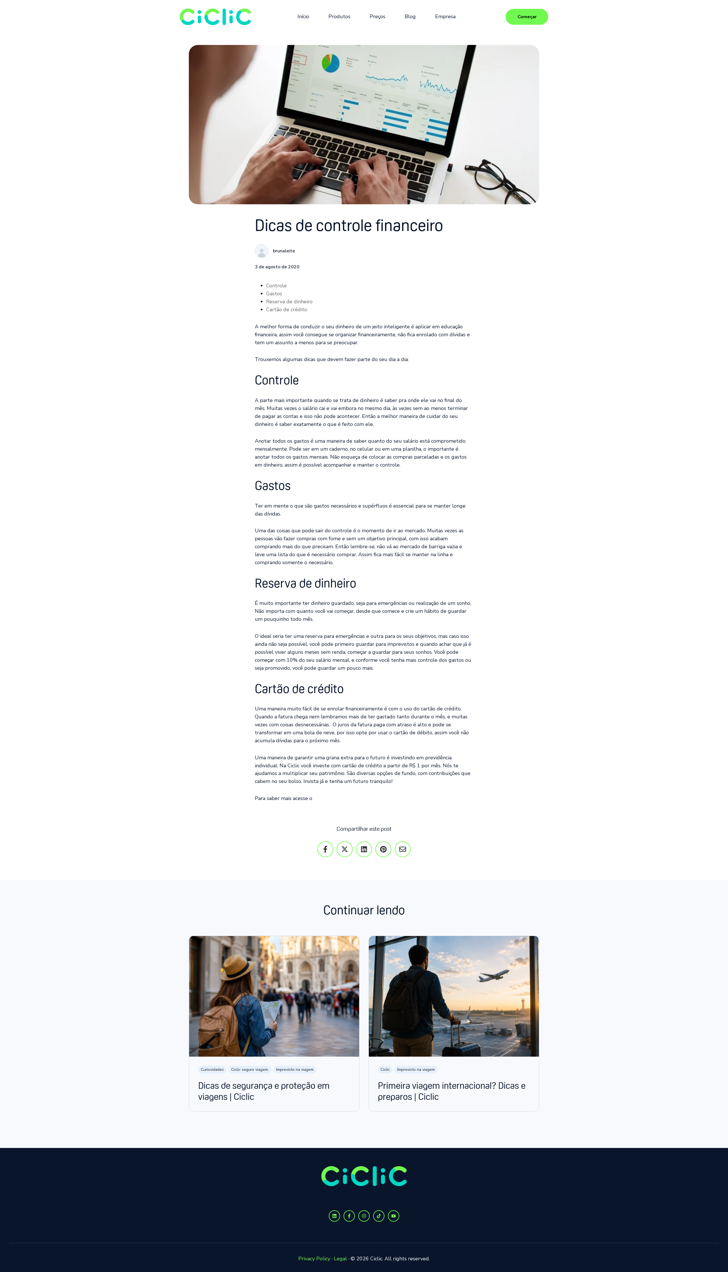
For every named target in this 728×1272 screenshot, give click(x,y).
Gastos (274, 293)
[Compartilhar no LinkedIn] (364, 849)
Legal (340, 1258)
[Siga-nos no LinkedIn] (334, 1216)
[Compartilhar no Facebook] (325, 849)
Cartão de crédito (286, 309)
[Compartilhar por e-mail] (403, 849)
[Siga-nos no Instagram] (364, 1216)
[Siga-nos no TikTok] (378, 1216)
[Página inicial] (215, 17)
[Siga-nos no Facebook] (349, 1216)
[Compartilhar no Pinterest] (383, 849)
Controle (276, 285)
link (318, 798)
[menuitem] (305, 17)
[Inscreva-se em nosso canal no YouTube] (393, 1216)
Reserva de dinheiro (289, 301)
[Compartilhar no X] (345, 849)
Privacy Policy (314, 1258)
